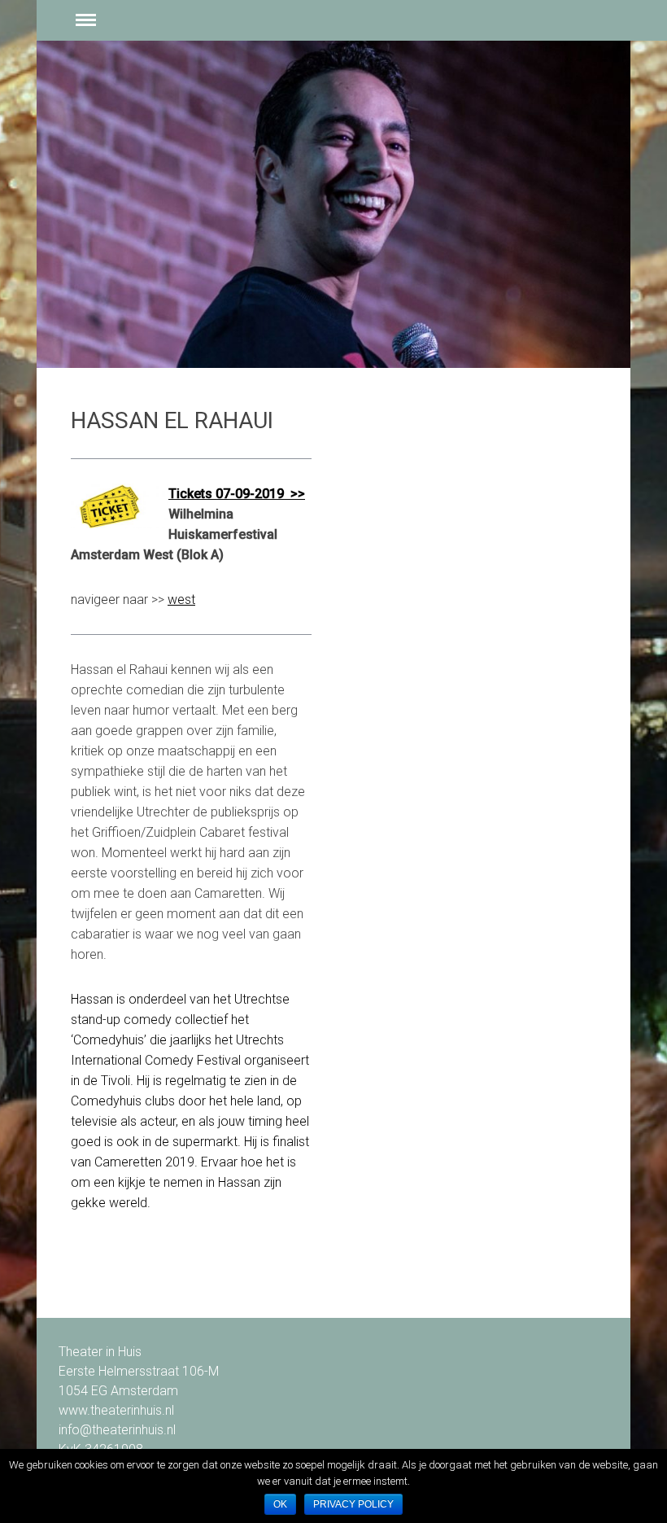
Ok (280, 1504)
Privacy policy (353, 1504)
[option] (333, 204)
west (181, 599)
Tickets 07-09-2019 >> (236, 493)
